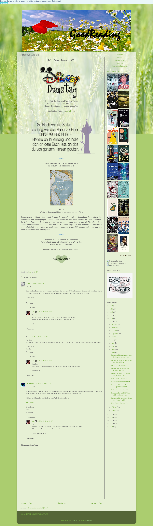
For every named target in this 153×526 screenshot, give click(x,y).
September (115, 334)
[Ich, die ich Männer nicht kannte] (123, 144)
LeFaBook (70, 111)
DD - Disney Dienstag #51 (119, 390)
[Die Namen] (112, 144)
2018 (111, 315)
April (113, 349)
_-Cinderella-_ (31, 383)
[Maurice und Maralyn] (112, 180)
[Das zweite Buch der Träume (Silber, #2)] (123, 197)
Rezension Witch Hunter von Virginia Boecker (120, 369)
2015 (111, 414)
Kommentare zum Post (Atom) (38, 508)
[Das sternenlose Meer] (112, 108)
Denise (28, 283)
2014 (111, 417)
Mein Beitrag (30, 402)
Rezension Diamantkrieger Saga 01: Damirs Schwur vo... (121, 356)
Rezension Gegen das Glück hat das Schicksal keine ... (121, 374)
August (114, 337)
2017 (111, 318)
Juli (113, 340)
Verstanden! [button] (4, 3)
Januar (114, 410)
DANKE (120, 63)
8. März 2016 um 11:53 (38, 283)
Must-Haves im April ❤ (118, 365)
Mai (113, 346)
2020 (111, 309)
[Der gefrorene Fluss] (112, 91)
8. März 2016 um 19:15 (45, 312)
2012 (111, 423)
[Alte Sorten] (112, 216)
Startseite (61, 503)
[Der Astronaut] (123, 179)
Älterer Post (96, 503)
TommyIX (75, 520)
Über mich (120, 57)
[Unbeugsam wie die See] (112, 251)
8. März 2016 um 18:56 (43, 383)
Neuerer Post (26, 503)
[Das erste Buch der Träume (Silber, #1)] (112, 233)
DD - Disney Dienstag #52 (119, 378)
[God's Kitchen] (123, 215)
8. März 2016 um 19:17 (45, 421)
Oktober (114, 330)
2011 (111, 427)
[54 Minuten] (123, 126)
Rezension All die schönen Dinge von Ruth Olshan (121, 361)
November (115, 327)
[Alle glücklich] (112, 162)
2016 (111, 321)
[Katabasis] (123, 162)
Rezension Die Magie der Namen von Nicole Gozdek (121, 399)
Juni (113, 343)
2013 (111, 420)
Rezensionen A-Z (119, 60)
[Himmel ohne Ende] (123, 251)
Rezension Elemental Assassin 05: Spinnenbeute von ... (120, 386)
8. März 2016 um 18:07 (39, 337)
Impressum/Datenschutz (119, 66)
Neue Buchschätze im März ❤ (120, 382)
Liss (33, 312)
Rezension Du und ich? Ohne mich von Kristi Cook (120, 394)
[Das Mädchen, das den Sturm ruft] (123, 89)
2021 (111, 306)
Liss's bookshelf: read (117, 72)
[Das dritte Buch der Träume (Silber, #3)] (112, 197)
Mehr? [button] (58, 1)
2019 (111, 312)
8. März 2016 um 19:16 (45, 361)
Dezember (115, 324)
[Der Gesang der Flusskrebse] (123, 108)
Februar (114, 407)
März (113, 352)
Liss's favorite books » (126, 255)
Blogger (89, 520)
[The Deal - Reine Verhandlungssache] (112, 126)
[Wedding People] (123, 233)
